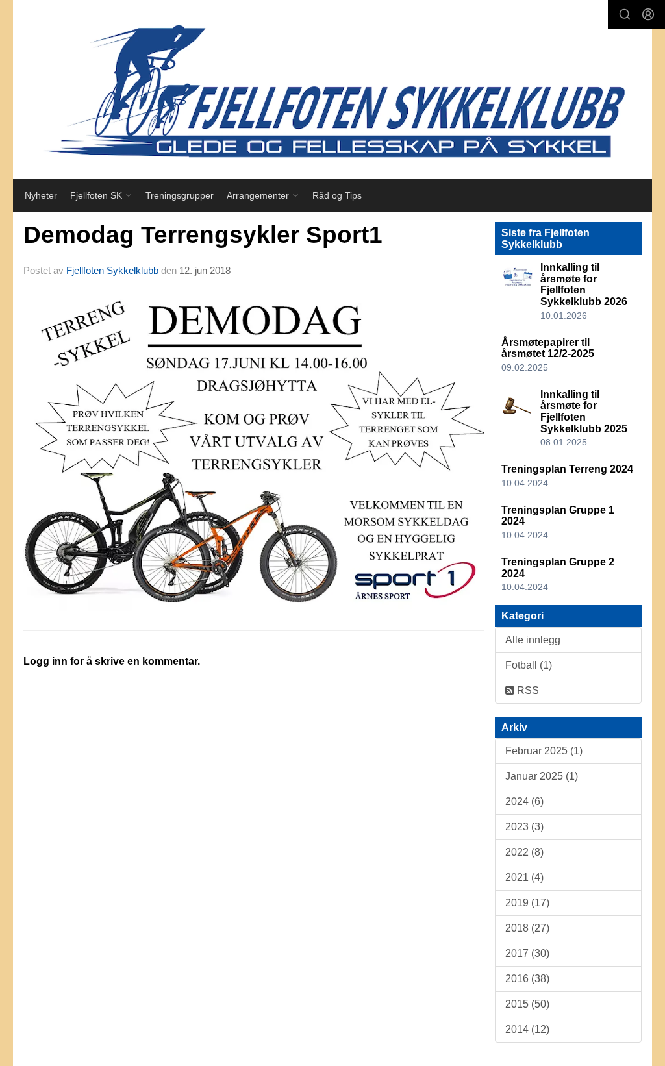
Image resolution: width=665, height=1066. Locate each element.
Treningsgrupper (179, 195)
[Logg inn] (648, 14)
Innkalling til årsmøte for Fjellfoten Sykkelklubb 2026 (583, 284)
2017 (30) (527, 953)
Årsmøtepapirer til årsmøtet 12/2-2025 (547, 348)
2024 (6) (524, 801)
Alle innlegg (532, 639)
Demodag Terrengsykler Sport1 (203, 234)
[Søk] (624, 14)
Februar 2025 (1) (544, 750)
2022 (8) (524, 852)
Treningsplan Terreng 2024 (567, 469)
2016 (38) (527, 978)
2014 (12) (527, 1029)
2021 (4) (524, 877)
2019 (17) (527, 902)
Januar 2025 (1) (541, 776)
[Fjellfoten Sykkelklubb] (332, 89)
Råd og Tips (337, 195)
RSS (526, 690)
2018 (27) (527, 928)
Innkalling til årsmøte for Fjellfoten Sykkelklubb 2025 (583, 411)
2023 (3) (524, 826)
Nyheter (41, 195)
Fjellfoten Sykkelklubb (112, 270)
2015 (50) (527, 1004)
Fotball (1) (528, 665)
